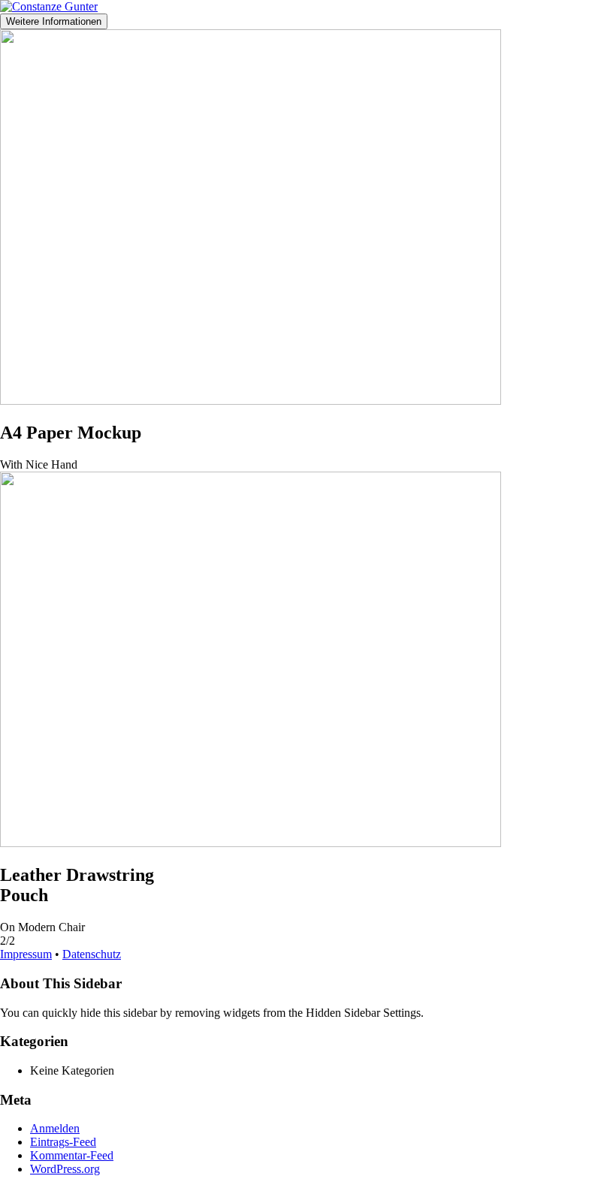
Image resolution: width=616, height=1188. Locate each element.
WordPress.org (65, 1168)
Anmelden (55, 1128)
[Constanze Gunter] (49, 6)
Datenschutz (91, 954)
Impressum (26, 954)
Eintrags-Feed (63, 1141)
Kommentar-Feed (71, 1155)
